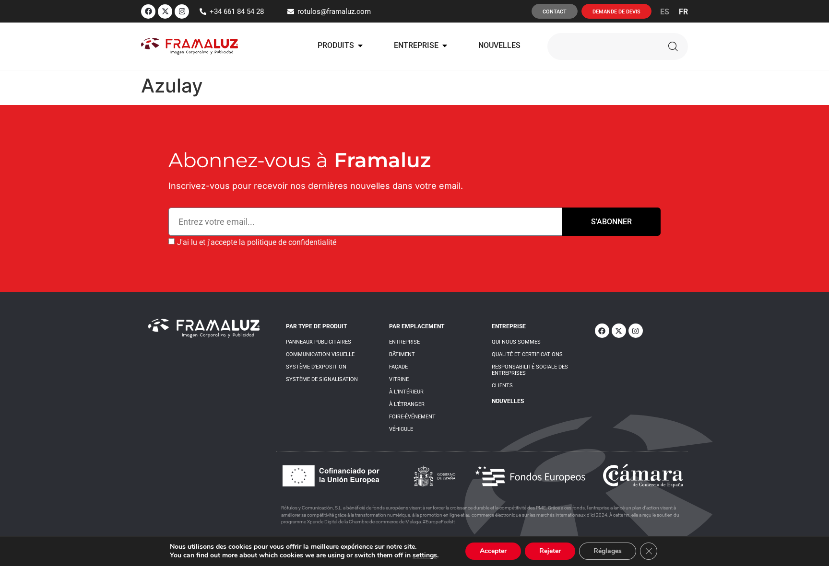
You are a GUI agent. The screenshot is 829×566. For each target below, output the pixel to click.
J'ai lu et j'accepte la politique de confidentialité (256, 242)
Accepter (493, 550)
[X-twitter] (165, 11)
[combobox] (601, 46)
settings (425, 555)
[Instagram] (182, 11)
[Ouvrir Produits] (360, 45)
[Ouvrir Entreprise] (445, 45)
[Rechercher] (673, 46)
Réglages (607, 550)
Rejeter (550, 550)
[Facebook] (148, 11)
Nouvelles (508, 401)
